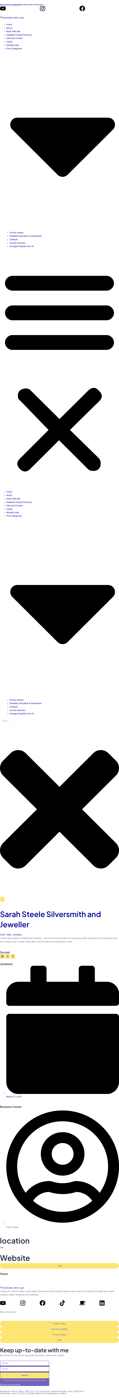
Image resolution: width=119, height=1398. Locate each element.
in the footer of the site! (21, 4)
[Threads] (12, 956)
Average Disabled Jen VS (21, 246)
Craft (2, 934)
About (9, 28)
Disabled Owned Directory (19, 35)
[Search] (2, 899)
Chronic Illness (16, 232)
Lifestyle (13, 239)
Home (9, 24)
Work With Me (13, 31)
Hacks (9, 41)
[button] (59, 370)
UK (1, 1247)
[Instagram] (7, 956)
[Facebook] (2, 956)
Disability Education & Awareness (25, 236)
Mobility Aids (12, 45)
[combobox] (59, 720)
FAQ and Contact (14, 38)
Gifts (9, 934)
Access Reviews (17, 243)
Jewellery (17, 934)
